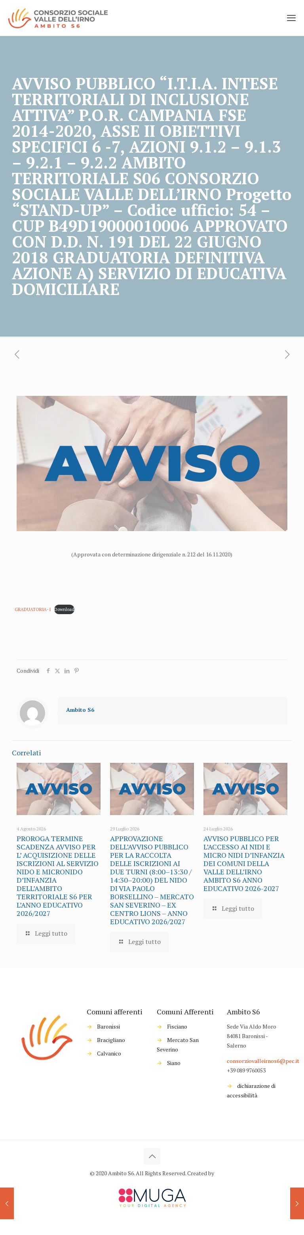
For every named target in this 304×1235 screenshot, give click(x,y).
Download (64, 609)
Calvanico (109, 1053)
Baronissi (108, 1026)
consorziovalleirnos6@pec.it (263, 1061)
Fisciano (177, 1026)
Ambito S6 (80, 709)
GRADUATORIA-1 (33, 609)
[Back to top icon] (152, 1156)
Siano (173, 1063)
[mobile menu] (291, 18)
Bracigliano (111, 1040)
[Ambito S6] (59, 18)
